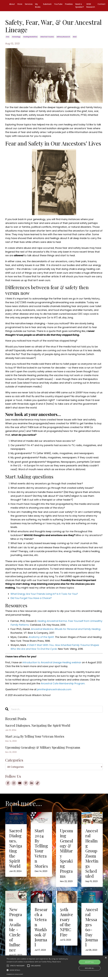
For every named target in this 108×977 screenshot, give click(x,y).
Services (29, 4)
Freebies (69, 4)
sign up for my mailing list (85, 675)
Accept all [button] (89, 962)
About (12, 4)
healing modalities (30, 37)
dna (7, 37)
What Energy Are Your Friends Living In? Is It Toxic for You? (44, 594)
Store (19, 4)
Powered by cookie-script (15, 974)
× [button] (106, 958)
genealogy (16, 37)
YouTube (58, 4)
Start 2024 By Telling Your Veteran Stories (34, 736)
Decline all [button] (89, 968)
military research (63, 37)
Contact (101, 4)
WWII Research (90, 5)
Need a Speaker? (79, 5)
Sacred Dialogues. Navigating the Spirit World (37, 725)
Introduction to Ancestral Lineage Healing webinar (51, 662)
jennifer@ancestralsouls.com (54, 689)
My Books (37, 5)
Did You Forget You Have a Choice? (31, 598)
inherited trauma (47, 37)
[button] (37, 970)
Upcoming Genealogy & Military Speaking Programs (42, 747)
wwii (74, 37)
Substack (47, 4)
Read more (56, 962)
